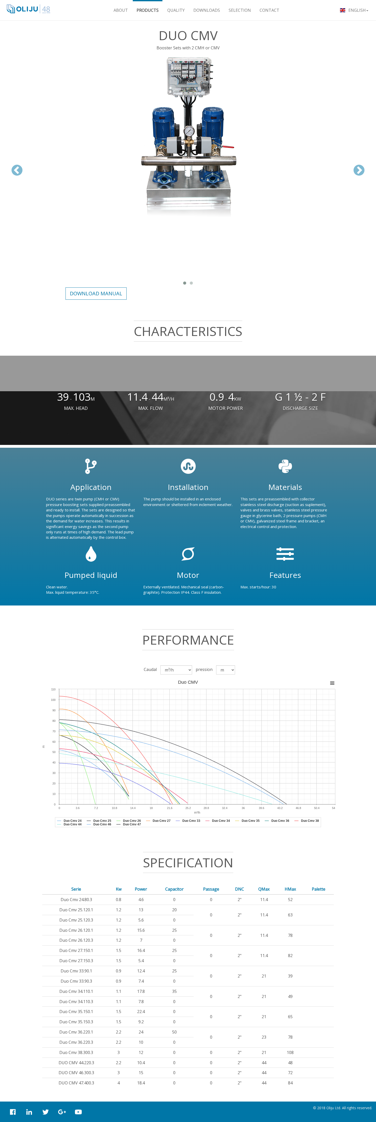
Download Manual (96, 293)
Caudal (150, 669)
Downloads (206, 10)
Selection (240, 10)
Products (148, 10)
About (121, 10)
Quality (176, 10)
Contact (269, 10)
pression (204, 669)
